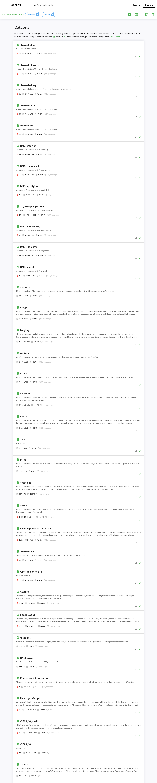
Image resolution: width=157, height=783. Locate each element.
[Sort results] (145, 14)
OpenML (16, 4)
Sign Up (149, 5)
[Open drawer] (5, 4)
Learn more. (116, 36)
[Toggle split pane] (136, 14)
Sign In (136, 5)
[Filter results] (153, 14)
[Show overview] (129, 14)
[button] (32, 14)
